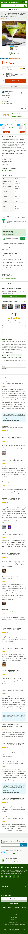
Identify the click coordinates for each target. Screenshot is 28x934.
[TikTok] (14, 876)
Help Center (14, 899)
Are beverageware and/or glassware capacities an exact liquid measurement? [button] (13, 255)
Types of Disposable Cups (14, 278)
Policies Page (6, 787)
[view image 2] (11, 306)
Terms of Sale (14, 914)
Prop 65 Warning (6, 170)
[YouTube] (6, 876)
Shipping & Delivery (20, 907)
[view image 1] (4, 306)
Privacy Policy (17, 244)
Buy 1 (3, 60)
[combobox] (14, 5)
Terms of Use (10, 244)
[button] (12, 48)
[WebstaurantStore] (14, 867)
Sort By (3, 366)
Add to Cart (6, 132)
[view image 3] (17, 306)
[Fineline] (6, 115)
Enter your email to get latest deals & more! (14, 841)
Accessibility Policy (14, 922)
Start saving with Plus (11, 853)
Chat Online (7, 907)
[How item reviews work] (19, 323)
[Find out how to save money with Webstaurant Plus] (1, 125)
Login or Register (14, 296)
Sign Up (23, 845)
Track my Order (14, 903)
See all (25, 301)
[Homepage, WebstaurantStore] (14, 2)
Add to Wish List (14, 86)
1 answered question (17, 18)
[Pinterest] (18, 876)
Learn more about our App (12, 861)
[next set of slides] (26, 128)
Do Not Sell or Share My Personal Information (14, 924)
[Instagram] (2, 876)
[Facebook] (10, 876)
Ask (23, 238)
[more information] (21, 93)
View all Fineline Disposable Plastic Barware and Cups (17, 115)
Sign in (22, 74)
